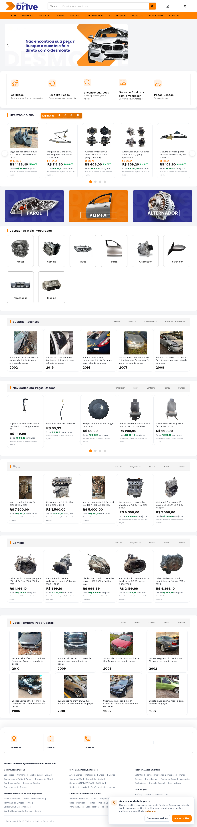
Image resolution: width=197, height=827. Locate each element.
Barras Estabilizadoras (33, 799)
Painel (167, 388)
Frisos (166, 622)
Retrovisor (120, 388)
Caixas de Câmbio (31, 783)
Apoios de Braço (169, 779)
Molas (137, 622)
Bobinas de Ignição (78, 787)
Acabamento (150, 322)
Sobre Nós (50, 763)
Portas (74, 15)
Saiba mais (151, 811)
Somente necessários (157, 818)
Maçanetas (135, 466)
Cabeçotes (9, 775)
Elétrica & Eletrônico (175, 322)
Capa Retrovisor (77, 803)
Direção (132, 322)
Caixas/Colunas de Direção (17, 807)
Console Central (157, 783)
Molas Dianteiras (12, 799)
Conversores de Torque (15, 787)
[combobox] (104, 6)
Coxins (152, 622)
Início (12, 15)
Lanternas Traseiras (153, 794)
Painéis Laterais (106, 803)
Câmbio (181, 466)
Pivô (29, 803)
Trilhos (182, 775)
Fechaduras (140, 783)
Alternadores (94, 15)
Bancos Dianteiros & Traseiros (161, 775)
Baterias (111, 775)
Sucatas (174, 15)
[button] (90, 181)
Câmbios (44, 15)
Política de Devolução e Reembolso (23, 763)
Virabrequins (36, 775)
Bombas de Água (12, 783)
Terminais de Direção (14, 803)
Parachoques (117, 15)
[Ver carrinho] (185, 6)
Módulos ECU (75, 779)
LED (168, 794)
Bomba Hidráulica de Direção (18, 811)
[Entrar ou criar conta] (169, 6)
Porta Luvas (151, 779)
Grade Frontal (92, 807)
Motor (117, 322)
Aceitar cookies (181, 818)
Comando (22, 775)
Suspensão (156, 15)
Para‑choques (76, 807)
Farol (135, 388)
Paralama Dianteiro (78, 799)
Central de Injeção (94, 779)
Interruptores (174, 783)
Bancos (181, 388)
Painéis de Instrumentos (103, 787)
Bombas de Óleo (43, 779)
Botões (138, 779)
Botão (166, 466)
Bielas (48, 775)
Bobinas (181, 622)
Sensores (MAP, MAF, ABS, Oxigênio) (87, 783)
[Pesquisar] (152, 6)
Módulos (137, 15)
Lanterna (151, 388)
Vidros (152, 466)
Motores (27, 15)
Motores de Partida (94, 775)
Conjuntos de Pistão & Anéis (17, 779)
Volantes (139, 775)
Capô (93, 799)
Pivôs (123, 622)
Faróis (60, 15)
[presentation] (8, 45)
